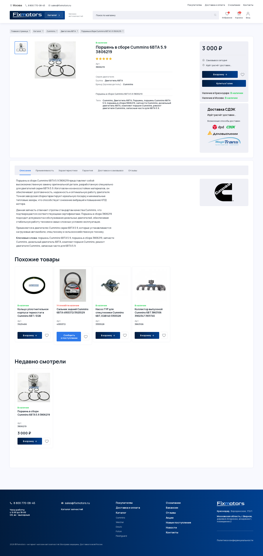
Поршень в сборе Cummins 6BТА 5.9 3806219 (101, 31)
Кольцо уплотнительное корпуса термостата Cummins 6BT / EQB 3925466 (33, 314)
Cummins (51, 31)
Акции (170, 517)
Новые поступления (178, 522)
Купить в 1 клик (224, 83)
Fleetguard (121, 536)
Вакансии (172, 507)
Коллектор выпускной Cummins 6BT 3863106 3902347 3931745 (149, 312)
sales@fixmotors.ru (61, 5)
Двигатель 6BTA (68, 31)
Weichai (120, 522)
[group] (55, 60)
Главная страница (19, 31)
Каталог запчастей (72, 509)
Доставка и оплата (215, 5)
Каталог (52, 15)
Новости (171, 527)
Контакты (248, 5)
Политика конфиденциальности (235, 540)
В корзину (218, 74)
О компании (234, 5)
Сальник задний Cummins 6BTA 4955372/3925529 (72, 310)
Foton (119, 531)
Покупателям (195, 5)
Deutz (119, 526)
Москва (17, 5)
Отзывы (171, 512)
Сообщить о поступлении (69, 336)
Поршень (138, 100)
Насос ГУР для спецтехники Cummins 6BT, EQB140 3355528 (110, 312)
